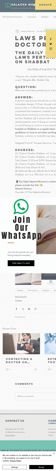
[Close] (52, 455)
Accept (41, 467)
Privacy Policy (15, 460)
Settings (14, 467)
